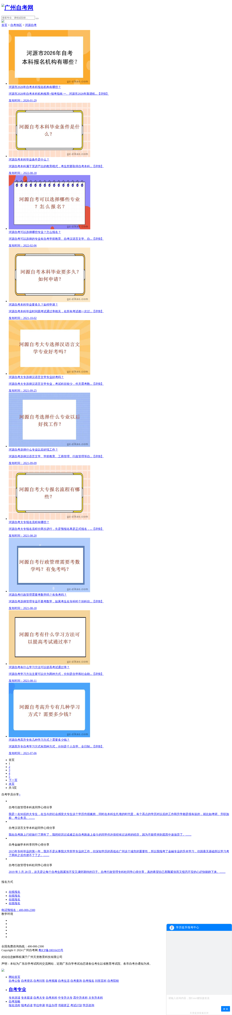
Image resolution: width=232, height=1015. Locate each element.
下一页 (13, 780)
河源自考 (31, 25)
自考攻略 (14, 1001)
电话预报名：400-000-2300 (18, 910)
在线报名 (14, 891)
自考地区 (16, 25)
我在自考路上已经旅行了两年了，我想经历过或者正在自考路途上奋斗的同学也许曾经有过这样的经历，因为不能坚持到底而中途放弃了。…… (100, 834)
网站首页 (14, 976)
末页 (11, 783)
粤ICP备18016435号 (50, 950)
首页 (4, 25)
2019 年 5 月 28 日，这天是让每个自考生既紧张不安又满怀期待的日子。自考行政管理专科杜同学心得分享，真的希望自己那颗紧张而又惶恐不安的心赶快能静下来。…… (117, 871)
